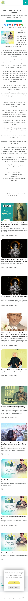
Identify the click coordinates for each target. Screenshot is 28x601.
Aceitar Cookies (14, 582)
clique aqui (14, 180)
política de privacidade (21, 594)
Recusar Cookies (14, 587)
